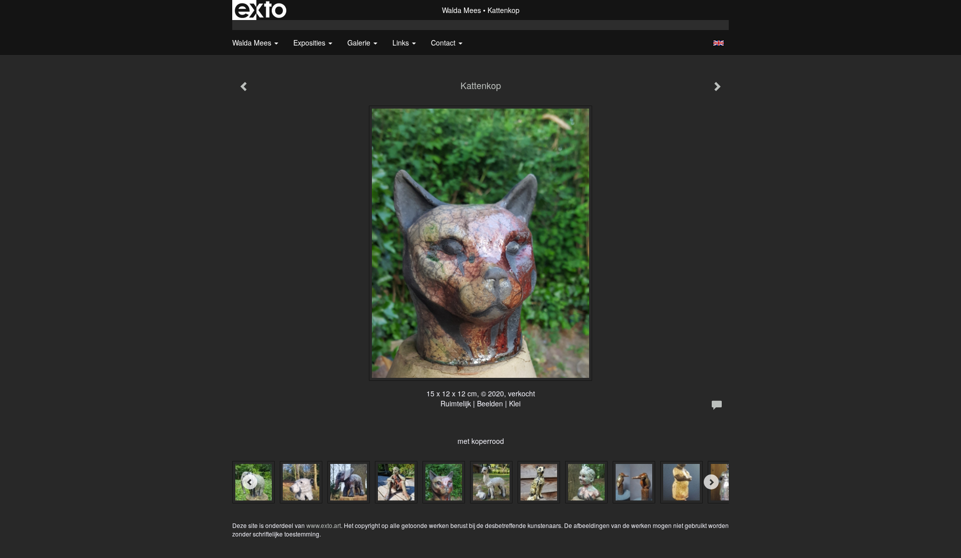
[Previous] (249, 481)
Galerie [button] (359, 43)
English (718, 43)
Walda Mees (461, 10)
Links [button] (401, 43)
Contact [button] (444, 43)
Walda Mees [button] (252, 43)
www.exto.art (323, 525)
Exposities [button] (310, 43)
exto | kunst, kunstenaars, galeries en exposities (260, 10)
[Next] (711, 481)
